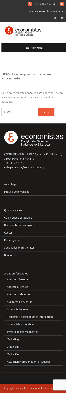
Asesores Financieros (19, 279)
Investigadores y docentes (22, 331)
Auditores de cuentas (19, 302)
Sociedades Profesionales (19, 247)
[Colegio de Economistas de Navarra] (22, 29)
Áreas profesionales (16, 273)
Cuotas (8, 232)
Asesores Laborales (18, 294)
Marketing (13, 339)
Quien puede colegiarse (18, 217)
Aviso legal (10, 184)
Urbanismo (13, 346)
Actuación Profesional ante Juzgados (28, 361)
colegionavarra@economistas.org (47, 11)
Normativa (10, 255)
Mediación (13, 354)
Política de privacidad (16, 191)
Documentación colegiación (20, 225)
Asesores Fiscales (17, 287)
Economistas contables (20, 324)
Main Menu (37, 47)
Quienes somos (13, 210)
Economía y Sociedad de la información (30, 316)
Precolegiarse (12, 240)
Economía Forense (17, 309)
